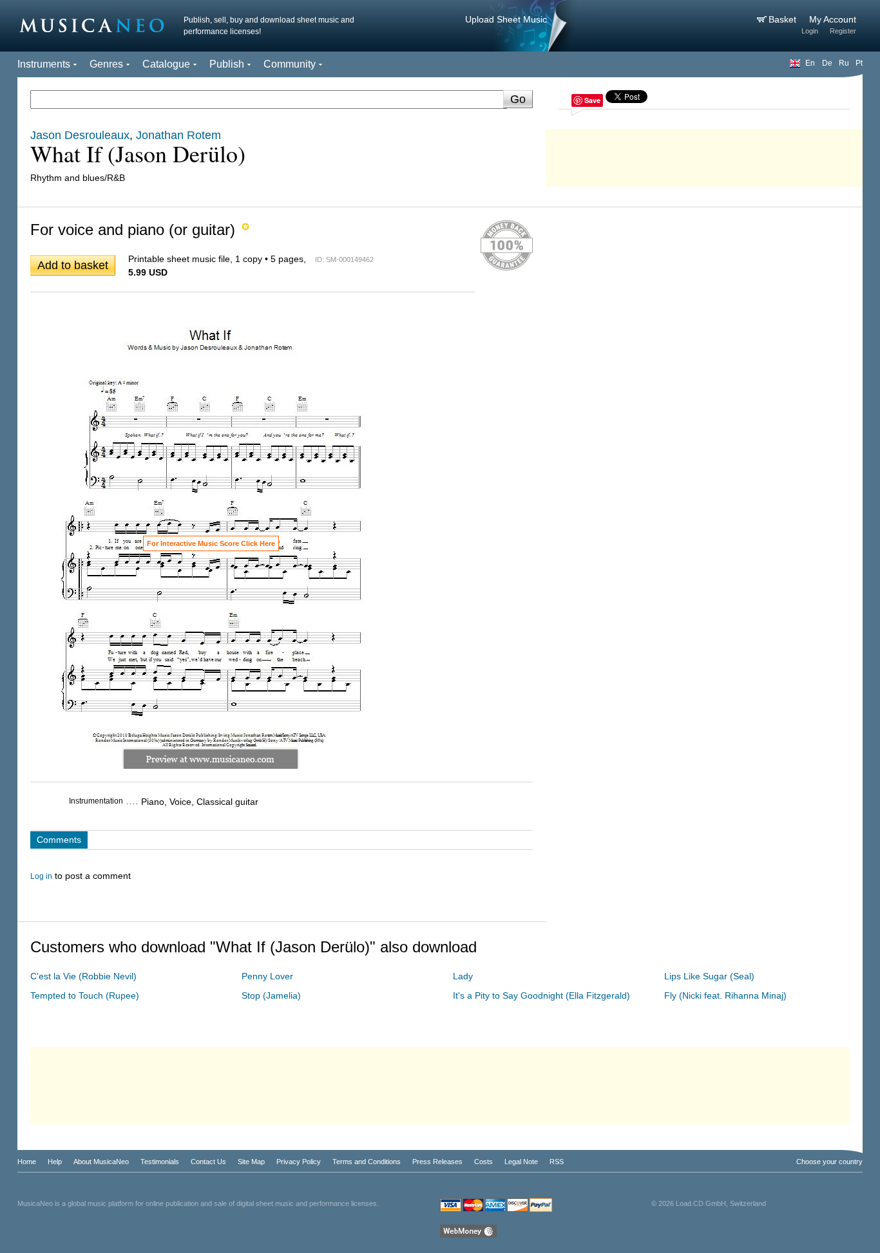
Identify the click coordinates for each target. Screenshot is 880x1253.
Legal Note (521, 1161)
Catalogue (166, 64)
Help (55, 1161)
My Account (832, 19)
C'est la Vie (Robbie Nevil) (83, 976)
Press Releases (437, 1161)
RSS (557, 1161)
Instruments (43, 64)
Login (809, 31)
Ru (844, 63)
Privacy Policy (298, 1161)
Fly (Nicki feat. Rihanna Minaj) (725, 995)
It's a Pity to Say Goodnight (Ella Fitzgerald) (541, 995)
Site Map (251, 1161)
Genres (106, 64)
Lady (463, 976)
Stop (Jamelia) (271, 995)
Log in (41, 876)
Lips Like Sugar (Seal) (709, 976)
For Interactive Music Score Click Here (211, 543)
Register (843, 31)
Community (289, 64)
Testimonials (159, 1161)
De (827, 63)
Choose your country (829, 1161)
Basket (784, 19)
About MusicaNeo (101, 1161)
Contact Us (208, 1161)
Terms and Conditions (366, 1161)
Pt (859, 63)
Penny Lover (267, 976)
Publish (226, 64)
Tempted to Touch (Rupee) (84, 995)
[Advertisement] (704, 154)
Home (26, 1161)
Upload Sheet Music (506, 19)
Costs (483, 1161)
